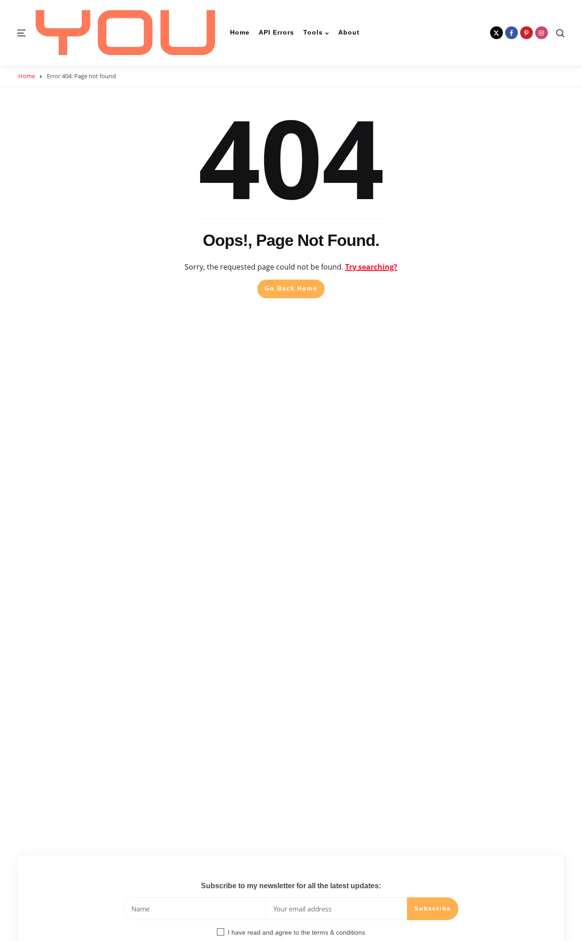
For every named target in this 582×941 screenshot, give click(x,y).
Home (26, 76)
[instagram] (541, 32)
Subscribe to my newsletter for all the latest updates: (291, 886)
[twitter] (496, 32)
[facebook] (511, 32)
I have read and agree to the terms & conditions (296, 932)
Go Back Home (291, 288)
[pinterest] (526, 32)
